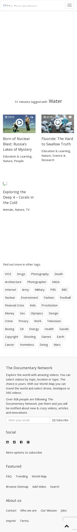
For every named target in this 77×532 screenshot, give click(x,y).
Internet (10, 290)
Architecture (13, 282)
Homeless (27, 345)
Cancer (9, 345)
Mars (57, 345)
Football (65, 297)
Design (53, 313)
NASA (55, 282)
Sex (22, 313)
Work (37, 321)
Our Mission (49, 510)
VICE (8, 274)
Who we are (28, 510)
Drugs (21, 274)
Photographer (36, 282)
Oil (21, 329)
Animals (8, 209)
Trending (22, 476)
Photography (40, 274)
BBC (64, 290)
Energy (34, 329)
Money (9, 313)
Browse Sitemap (17, 487)
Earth (60, 337)
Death (58, 274)
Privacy (23, 321)
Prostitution (49, 305)
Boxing (9, 329)
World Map (39, 476)
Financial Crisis (14, 305)
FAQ (9, 476)
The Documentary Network (29, 367)
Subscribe (62, 420)
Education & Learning (17, 156)
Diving (44, 345)
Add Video (39, 487)
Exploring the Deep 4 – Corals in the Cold (18, 197)
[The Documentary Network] (23, 5)
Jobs (64, 510)
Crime (9, 321)
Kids (33, 305)
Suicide (64, 329)
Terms (24, 521)
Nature (7, 161)
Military (40, 290)
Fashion (49, 297)
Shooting (30, 337)
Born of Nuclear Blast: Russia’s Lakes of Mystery (17, 144)
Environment (29, 297)
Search (54, 487)
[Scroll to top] (66, 526)
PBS (53, 290)
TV (28, 209)
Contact (11, 510)
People (19, 161)
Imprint (11, 521)
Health (49, 329)
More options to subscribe (24, 452)
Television (54, 321)
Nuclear (10, 297)
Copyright (11, 337)
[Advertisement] (38, 55)
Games (46, 337)
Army (25, 290)
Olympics (37, 313)
